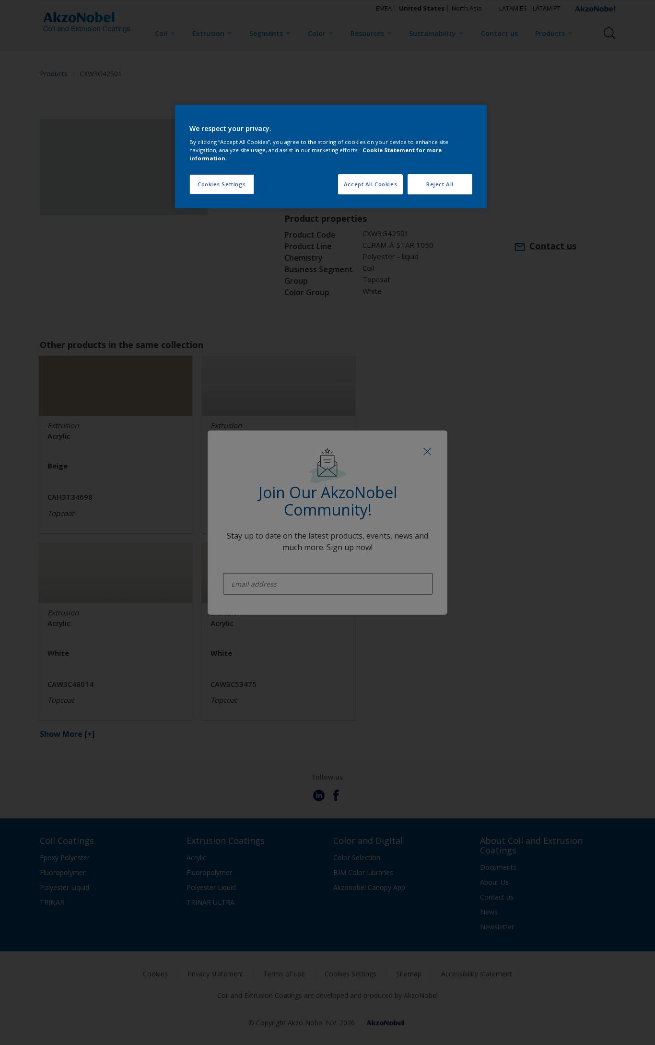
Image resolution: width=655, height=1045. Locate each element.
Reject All (440, 184)
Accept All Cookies (370, 184)
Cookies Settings (222, 184)
